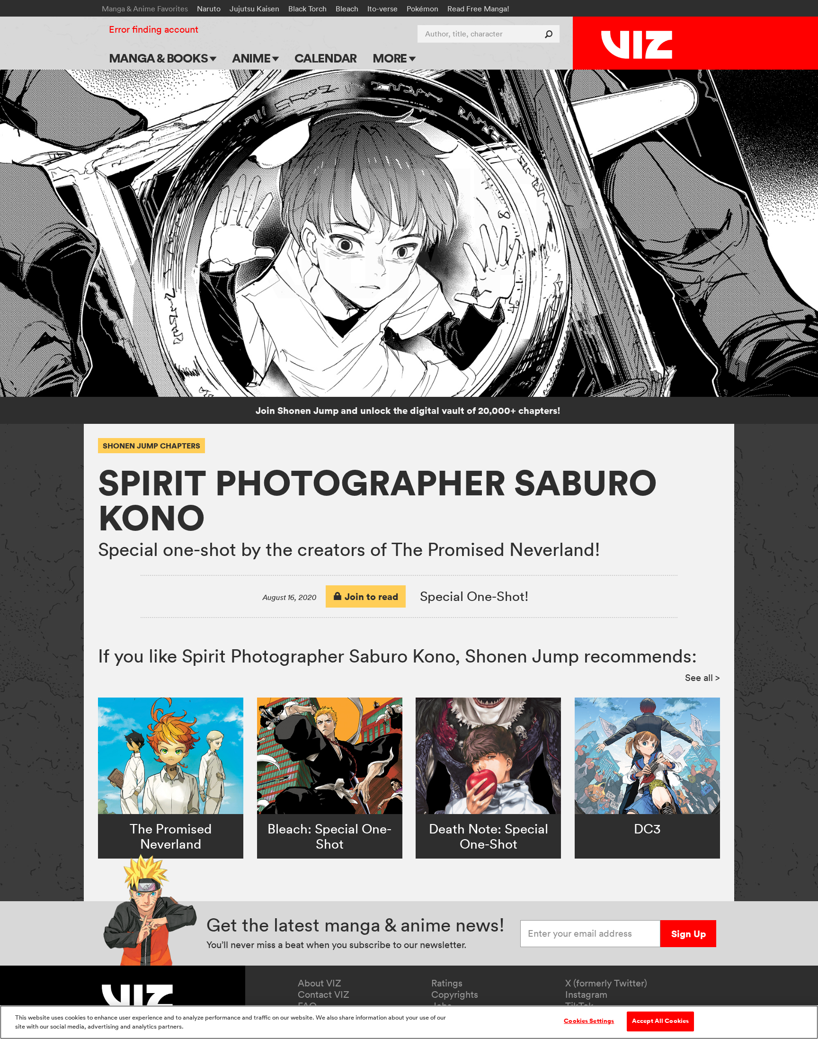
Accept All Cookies (660, 1021)
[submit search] (551, 34)
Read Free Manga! (478, 8)
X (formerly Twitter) (606, 983)
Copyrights (454, 994)
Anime (252, 58)
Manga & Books (159, 58)
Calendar (325, 58)
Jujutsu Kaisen (254, 8)
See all (702, 677)
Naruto (209, 8)
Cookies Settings (589, 1021)
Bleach (347, 8)
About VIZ (319, 983)
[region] (409, 1022)
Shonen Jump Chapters (151, 445)
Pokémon (422, 8)
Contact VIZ (323, 994)
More (391, 58)
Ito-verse (382, 8)
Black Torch (307, 8)
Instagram (586, 994)
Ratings (446, 983)
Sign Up (688, 933)
